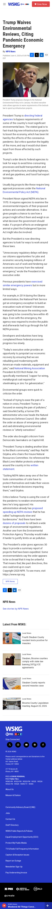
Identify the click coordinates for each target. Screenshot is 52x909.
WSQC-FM (9, 784)
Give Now (42, 4)
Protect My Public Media (16, 843)
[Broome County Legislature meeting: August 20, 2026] (12, 704)
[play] (4, 905)
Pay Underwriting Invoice (16, 873)
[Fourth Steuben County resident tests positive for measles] (12, 638)
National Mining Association (29, 368)
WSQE (33, 781)
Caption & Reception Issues (17, 855)
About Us (10, 789)
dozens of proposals (14, 523)
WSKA (31, 784)
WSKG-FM (9, 781)
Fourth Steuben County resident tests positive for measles (35, 640)
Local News (26, 633)
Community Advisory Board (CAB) (20, 807)
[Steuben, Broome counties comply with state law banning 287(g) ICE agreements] (12, 659)
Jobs (8, 813)
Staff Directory (12, 825)
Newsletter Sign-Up (14, 867)
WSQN (16, 784)
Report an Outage (13, 861)
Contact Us (10, 819)
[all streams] (48, 905)
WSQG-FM (26, 781)
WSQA (39, 781)
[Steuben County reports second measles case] (12, 683)
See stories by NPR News (16, 608)
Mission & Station (13, 795)
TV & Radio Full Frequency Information (22, 849)
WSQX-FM (17, 781)
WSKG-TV (23, 784)
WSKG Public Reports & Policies (19, 831)
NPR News (11, 51)
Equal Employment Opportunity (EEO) (22, 837)
